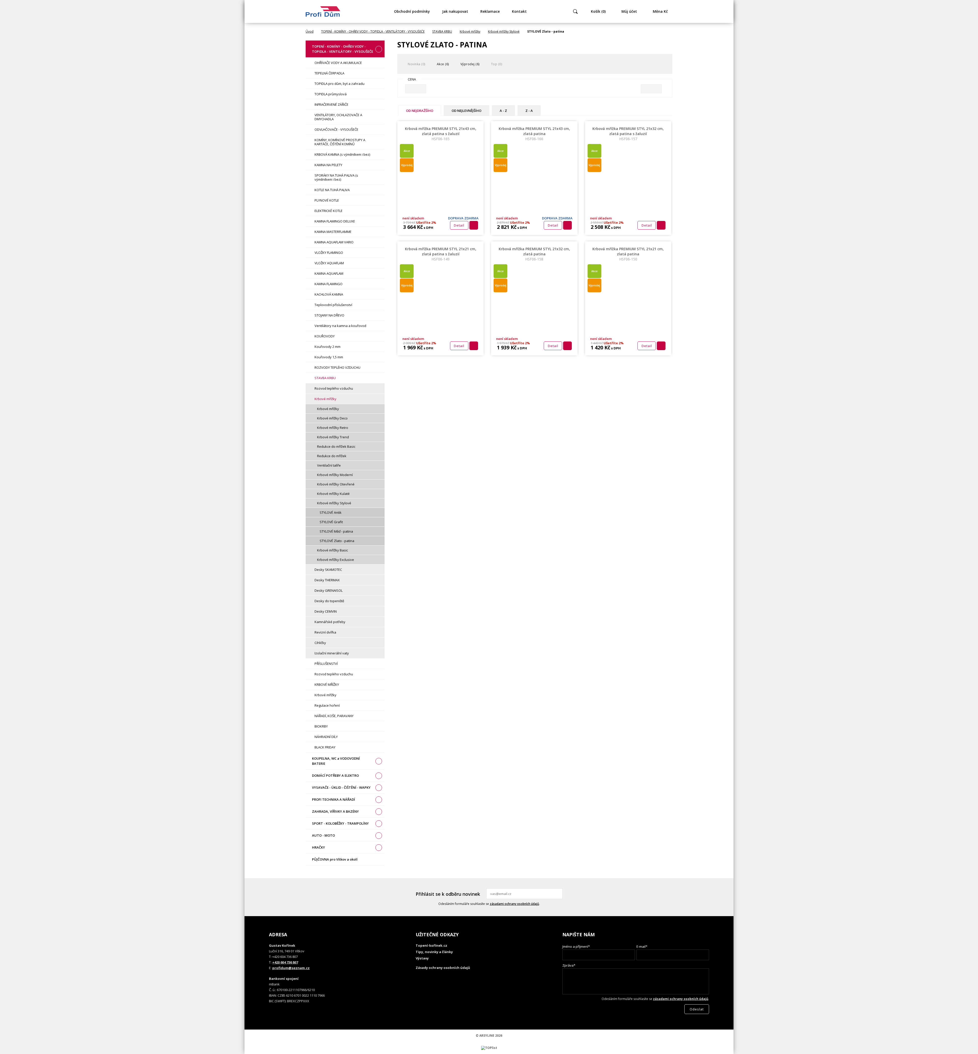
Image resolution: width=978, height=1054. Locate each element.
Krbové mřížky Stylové (504, 31)
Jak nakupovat (455, 11)
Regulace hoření (327, 705)
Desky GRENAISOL (329, 590)
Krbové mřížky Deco (332, 418)
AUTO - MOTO (323, 835)
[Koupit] (473, 225)
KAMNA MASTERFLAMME (333, 231)
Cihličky (320, 642)
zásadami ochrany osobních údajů (514, 904)
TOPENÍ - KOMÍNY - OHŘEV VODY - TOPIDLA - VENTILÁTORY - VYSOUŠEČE (373, 31)
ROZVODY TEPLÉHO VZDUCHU (337, 367)
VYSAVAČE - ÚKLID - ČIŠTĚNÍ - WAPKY (341, 787)
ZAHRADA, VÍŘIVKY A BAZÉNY (335, 811)
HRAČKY (318, 847)
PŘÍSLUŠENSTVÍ (326, 663)
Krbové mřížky (470, 31)
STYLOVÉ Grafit (331, 522)
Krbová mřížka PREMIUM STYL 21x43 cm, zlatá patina (534, 133)
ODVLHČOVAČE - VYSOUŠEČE (336, 129)
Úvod (310, 31)
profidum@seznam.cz (291, 968)
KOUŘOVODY (325, 336)
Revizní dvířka (325, 632)
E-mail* (641, 946)
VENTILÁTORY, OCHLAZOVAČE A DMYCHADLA (338, 117)
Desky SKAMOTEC (328, 569)
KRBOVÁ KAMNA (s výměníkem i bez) (342, 154)
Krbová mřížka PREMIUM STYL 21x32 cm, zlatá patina (534, 253)
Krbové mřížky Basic (332, 550)
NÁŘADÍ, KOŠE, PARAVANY (334, 716)
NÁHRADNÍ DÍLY (326, 736)
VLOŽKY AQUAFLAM (329, 263)
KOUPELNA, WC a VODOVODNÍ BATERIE (336, 761)
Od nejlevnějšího (466, 110)
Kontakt (519, 11)
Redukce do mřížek (331, 456)
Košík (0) (598, 11)
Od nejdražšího (419, 110)
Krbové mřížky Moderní (335, 474)
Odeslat (558, 893)
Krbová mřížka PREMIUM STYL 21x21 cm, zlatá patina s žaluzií (440, 253)
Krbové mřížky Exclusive (335, 559)
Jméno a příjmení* (576, 946)
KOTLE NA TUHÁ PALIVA (332, 190)
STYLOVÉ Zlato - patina (337, 540)
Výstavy (422, 958)
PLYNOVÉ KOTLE (327, 200)
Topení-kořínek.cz (431, 945)
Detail (459, 225)
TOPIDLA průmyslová (331, 94)
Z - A (529, 110)
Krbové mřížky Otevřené (336, 484)
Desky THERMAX (327, 580)
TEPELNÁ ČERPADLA (329, 73)
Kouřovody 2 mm (328, 346)
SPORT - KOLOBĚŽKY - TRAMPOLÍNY (340, 823)
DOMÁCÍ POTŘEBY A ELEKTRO (335, 775)
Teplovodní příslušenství (333, 304)
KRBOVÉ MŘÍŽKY (327, 684)
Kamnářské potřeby (330, 622)
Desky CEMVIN (326, 611)
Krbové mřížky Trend (333, 437)
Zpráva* (568, 965)
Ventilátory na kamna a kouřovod (340, 325)
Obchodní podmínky (412, 11)
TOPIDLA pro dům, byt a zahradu (339, 83)
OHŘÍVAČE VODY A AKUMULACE (338, 62)
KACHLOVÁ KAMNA (329, 294)
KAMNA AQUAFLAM (329, 273)
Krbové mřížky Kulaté (333, 493)
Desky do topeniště (329, 601)
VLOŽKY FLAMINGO (329, 252)
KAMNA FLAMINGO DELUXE (335, 221)
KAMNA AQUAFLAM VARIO (334, 242)
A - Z (503, 110)
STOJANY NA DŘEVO (329, 315)
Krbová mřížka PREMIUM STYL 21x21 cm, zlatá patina (628, 253)
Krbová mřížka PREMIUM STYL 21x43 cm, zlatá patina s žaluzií (440, 133)
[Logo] (323, 11)
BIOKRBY (321, 726)
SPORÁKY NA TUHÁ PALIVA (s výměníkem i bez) (336, 177)
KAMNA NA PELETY (328, 165)
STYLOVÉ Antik (331, 512)
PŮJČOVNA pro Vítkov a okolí (335, 859)
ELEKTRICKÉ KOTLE (329, 210)
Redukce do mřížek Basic (336, 446)
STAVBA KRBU (442, 31)
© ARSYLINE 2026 (489, 1035)
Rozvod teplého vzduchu (334, 388)
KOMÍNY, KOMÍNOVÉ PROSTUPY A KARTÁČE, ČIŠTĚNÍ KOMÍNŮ (340, 142)
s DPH (428, 227)
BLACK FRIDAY (325, 747)
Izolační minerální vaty (332, 653)
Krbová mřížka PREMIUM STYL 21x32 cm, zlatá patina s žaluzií (628, 133)
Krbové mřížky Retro (332, 427)
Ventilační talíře (329, 465)
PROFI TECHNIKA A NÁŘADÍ (333, 799)
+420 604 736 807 (285, 962)
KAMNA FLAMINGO (329, 284)
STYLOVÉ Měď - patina (336, 531)
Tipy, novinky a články (434, 952)
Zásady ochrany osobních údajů (443, 967)
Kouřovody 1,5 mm (329, 357)
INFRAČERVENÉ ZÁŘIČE (331, 104)
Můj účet (629, 11)
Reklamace (490, 11)
